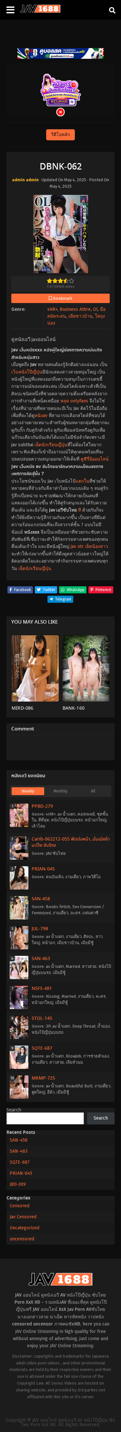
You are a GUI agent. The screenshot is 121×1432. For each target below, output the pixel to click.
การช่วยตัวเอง (96, 1056)
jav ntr (77, 546)
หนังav (41, 415)
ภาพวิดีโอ (92, 876)
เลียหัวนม (74, 1062)
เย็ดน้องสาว (96, 546)
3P (48, 1026)
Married (73, 966)
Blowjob (73, 1056)
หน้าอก (48, 942)
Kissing (53, 996)
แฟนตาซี (90, 912)
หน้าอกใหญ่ (95, 819)
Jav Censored (23, 1217)
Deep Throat (84, 1026)
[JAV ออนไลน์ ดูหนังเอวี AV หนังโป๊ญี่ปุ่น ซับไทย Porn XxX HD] (40, 11)
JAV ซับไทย (56, 853)
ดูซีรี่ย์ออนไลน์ (95, 459)
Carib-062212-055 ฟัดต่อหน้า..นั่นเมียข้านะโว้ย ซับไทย (71, 842)
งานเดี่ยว (73, 876)
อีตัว (51, 1092)
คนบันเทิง (54, 876)
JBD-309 (18, 1184)
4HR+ (52, 309)
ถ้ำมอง (103, 1026)
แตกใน (82, 481)
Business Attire (75, 309)
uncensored (22, 1239)
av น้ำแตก (66, 814)
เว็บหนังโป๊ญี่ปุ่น (26, 372)
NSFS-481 (42, 988)
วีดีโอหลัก (60, 134)
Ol (95, 309)
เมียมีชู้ (87, 942)
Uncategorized (24, 1228)
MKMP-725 (43, 1078)
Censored (19, 1206)
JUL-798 (40, 929)
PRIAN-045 (43, 869)
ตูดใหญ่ (38, 1092)
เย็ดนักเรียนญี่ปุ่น (51, 445)
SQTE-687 (42, 1048)
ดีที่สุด (43, 819)
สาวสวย (89, 966)
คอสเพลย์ (86, 814)
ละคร (75, 912)
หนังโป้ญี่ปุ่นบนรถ (67, 819)
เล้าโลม (38, 826)
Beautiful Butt (79, 1086)
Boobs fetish (58, 906)
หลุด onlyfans (74, 401)
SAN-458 (41, 899)
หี (79, 510)
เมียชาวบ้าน (80, 316)
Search (13, 1110)
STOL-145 (42, 1018)
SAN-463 (41, 959)
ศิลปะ (89, 936)
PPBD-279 (42, 806)
